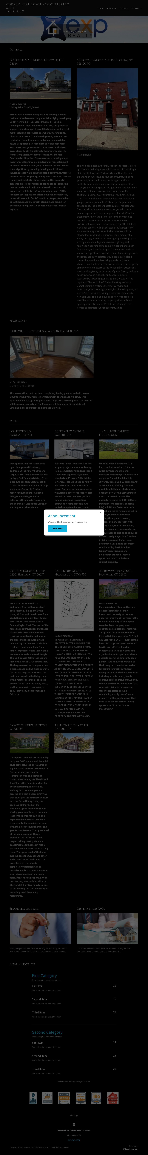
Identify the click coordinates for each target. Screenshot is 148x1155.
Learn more (58, 528)
